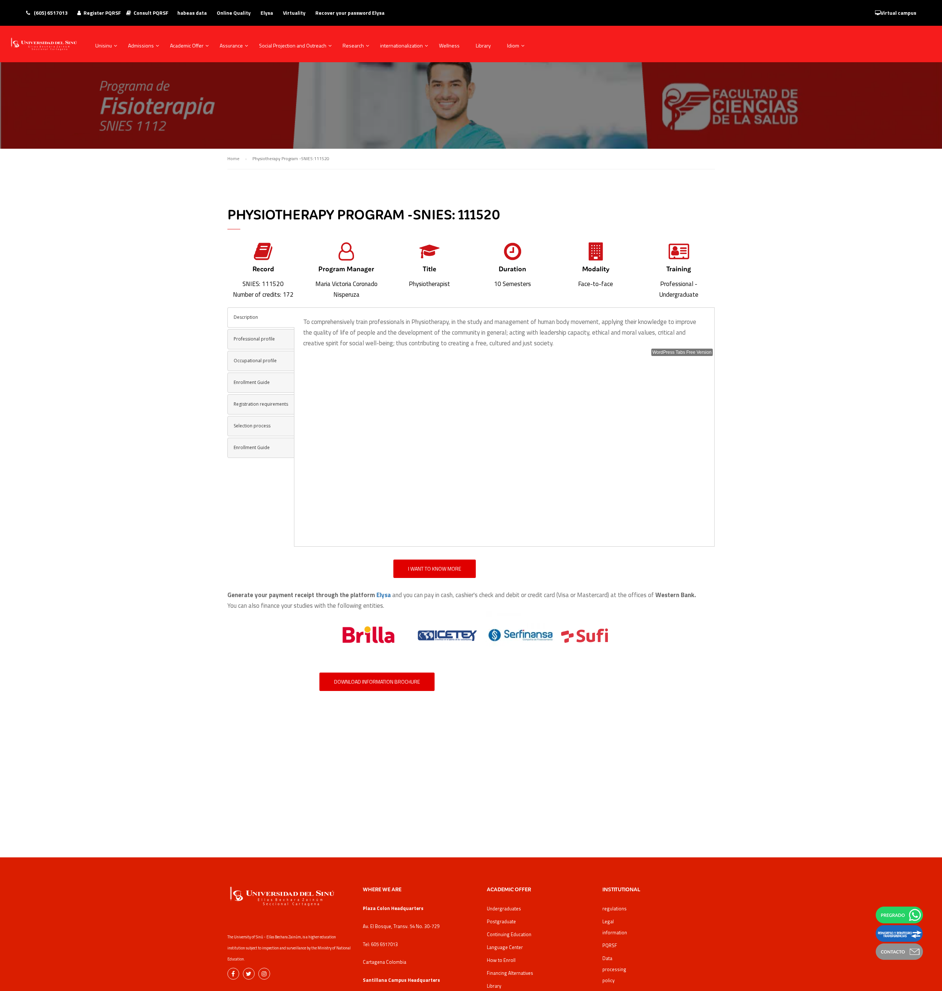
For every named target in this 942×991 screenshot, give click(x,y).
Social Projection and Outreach (292, 45)
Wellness (449, 45)
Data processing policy (614, 969)
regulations (614, 908)
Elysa (267, 13)
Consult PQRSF (151, 13)
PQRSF (609, 945)
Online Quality (234, 13)
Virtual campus (898, 13)
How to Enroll (501, 960)
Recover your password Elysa (350, 13)
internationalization (401, 45)
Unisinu (103, 45)
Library (483, 45)
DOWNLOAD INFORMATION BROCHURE (377, 681)
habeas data (192, 13)
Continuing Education (509, 934)
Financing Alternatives (510, 973)
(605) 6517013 (50, 13)
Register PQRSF (102, 13)
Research (353, 45)
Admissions (141, 45)
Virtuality (294, 13)
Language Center (505, 947)
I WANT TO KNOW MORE (434, 568)
